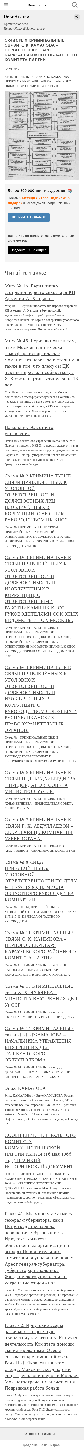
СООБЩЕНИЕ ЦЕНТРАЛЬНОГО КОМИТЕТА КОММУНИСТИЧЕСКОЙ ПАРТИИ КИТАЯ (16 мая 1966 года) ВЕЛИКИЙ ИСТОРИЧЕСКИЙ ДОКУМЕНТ (40, 1151)
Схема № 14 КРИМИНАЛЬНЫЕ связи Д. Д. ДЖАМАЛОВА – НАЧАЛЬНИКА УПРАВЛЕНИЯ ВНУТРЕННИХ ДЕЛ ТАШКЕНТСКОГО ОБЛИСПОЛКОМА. (39, 1044)
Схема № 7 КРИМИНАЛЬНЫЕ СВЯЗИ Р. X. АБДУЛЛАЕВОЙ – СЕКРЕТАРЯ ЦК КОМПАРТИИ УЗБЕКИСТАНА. (39, 828)
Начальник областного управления (29, 430)
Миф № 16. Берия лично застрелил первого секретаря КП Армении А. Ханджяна (40, 292)
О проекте (31, 1433)
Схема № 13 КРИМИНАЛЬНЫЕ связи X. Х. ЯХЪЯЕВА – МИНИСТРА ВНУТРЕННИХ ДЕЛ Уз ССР (41, 995)
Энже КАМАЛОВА (25, 1088)
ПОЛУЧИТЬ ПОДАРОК (29, 217)
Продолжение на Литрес (28, 250)
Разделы (48, 1433)
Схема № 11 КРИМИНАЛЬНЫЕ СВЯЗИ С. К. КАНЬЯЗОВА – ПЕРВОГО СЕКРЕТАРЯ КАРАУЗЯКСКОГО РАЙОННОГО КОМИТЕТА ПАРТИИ (40, 945)
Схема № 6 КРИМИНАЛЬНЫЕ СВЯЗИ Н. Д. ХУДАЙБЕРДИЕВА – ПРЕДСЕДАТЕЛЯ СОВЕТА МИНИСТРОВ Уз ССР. (40, 781)
